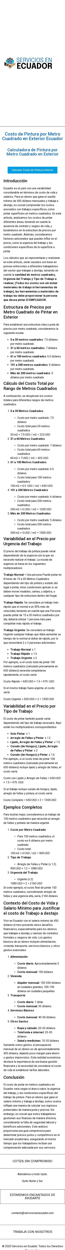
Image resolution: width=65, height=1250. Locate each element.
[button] (58, 63)
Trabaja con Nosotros (32, 1232)
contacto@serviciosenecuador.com (32, 1213)
